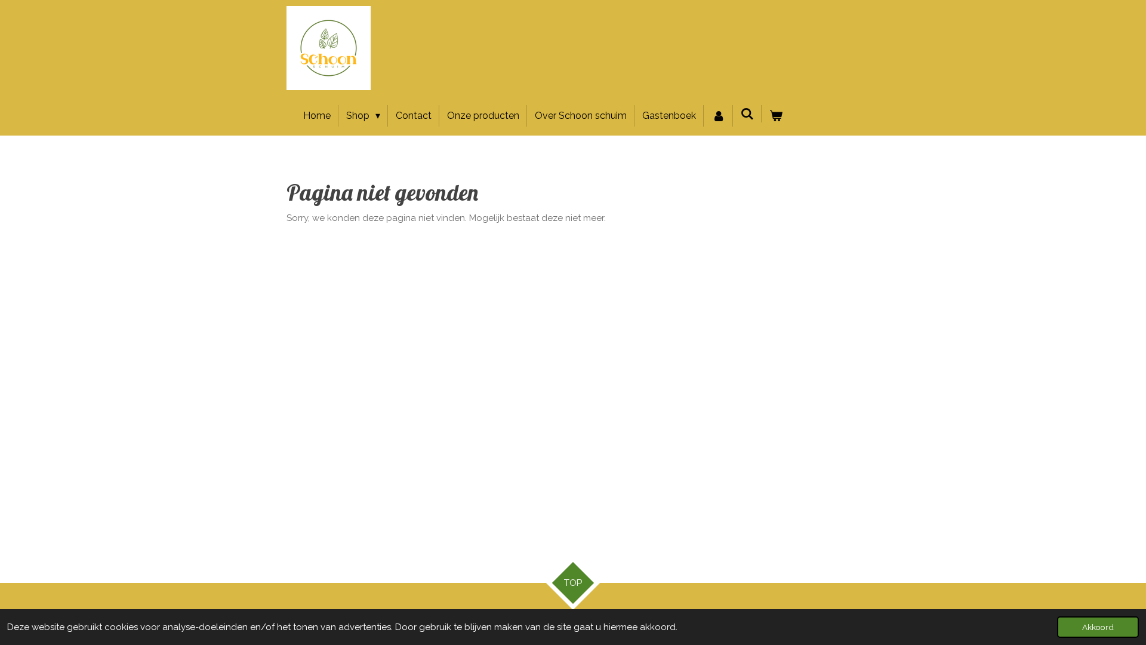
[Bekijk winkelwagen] (776, 116)
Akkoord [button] (1098, 627)
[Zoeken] (747, 113)
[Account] (718, 116)
